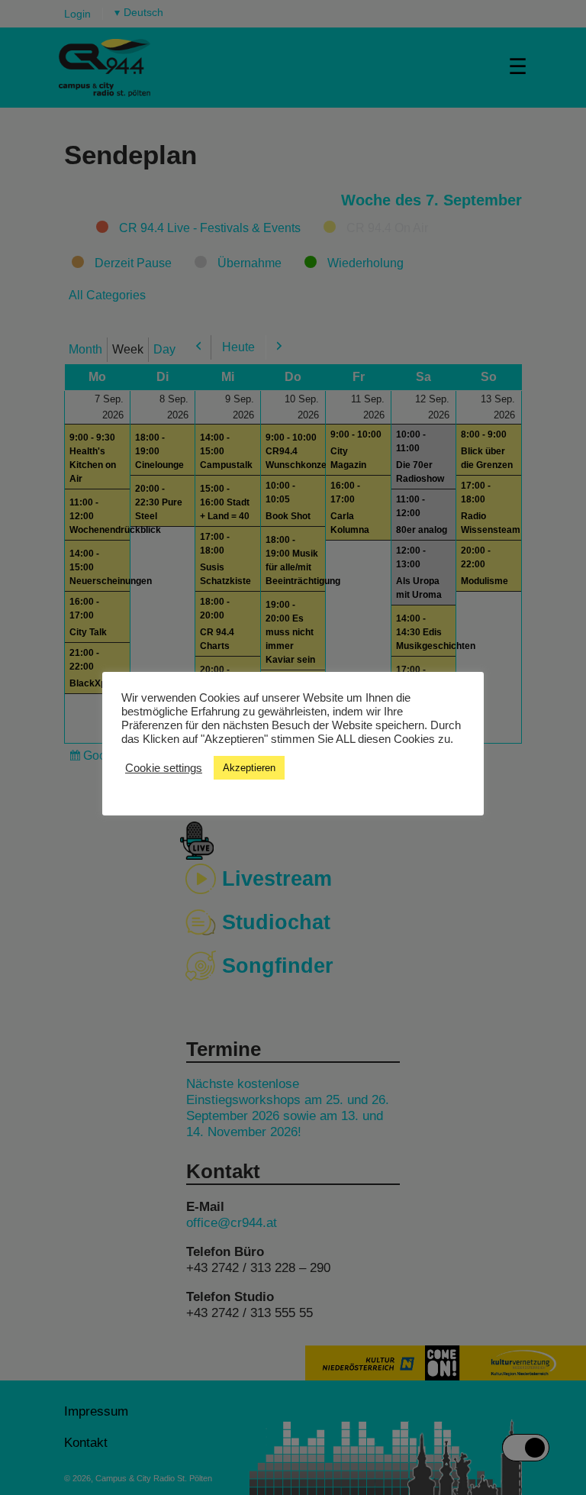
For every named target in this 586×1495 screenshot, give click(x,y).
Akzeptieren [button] (249, 767)
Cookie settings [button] (163, 768)
